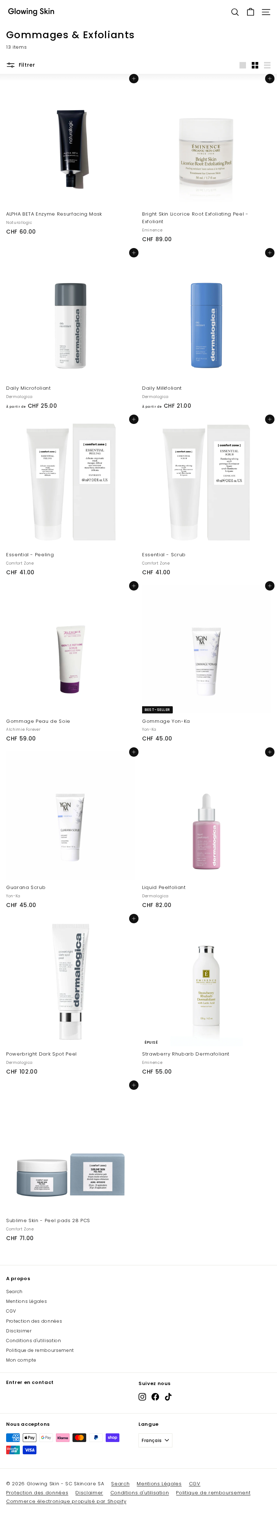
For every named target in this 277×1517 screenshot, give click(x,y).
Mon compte (21, 1360)
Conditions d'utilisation (33, 1340)
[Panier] (250, 12)
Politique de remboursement (40, 1350)
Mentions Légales (26, 1301)
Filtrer (27, 64)
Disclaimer (19, 1331)
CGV (11, 1311)
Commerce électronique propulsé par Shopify (66, 1501)
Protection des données (34, 1321)
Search (14, 1291)
